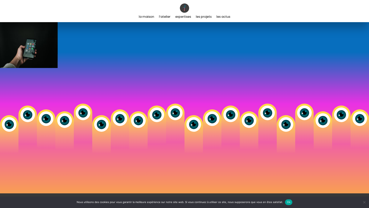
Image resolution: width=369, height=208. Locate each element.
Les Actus (223, 16)
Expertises (183, 16)
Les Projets (204, 16)
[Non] (364, 202)
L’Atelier (164, 16)
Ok (288, 202)
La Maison (146, 16)
